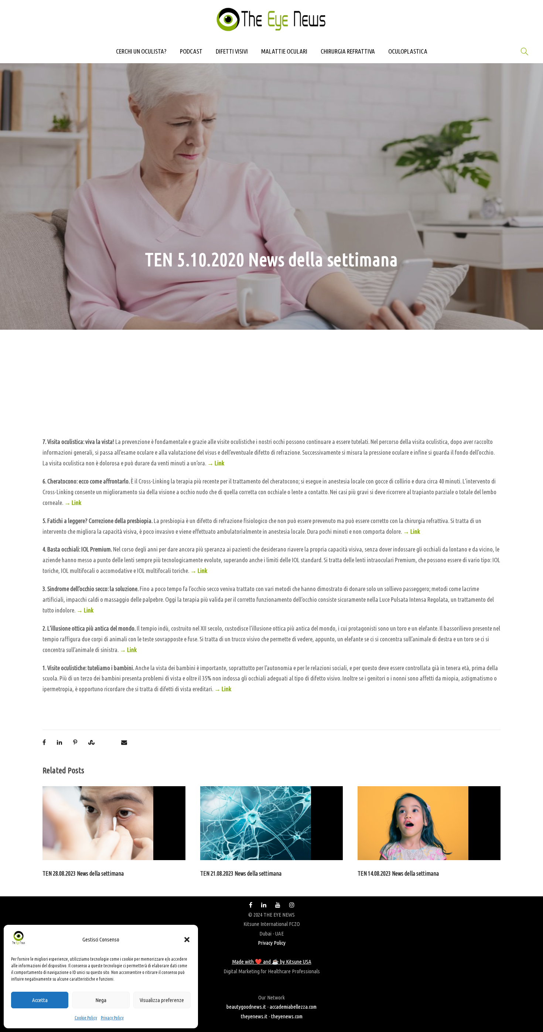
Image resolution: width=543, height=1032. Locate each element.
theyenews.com (287, 1016)
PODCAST (191, 51)
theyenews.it (254, 1016)
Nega (100, 1000)
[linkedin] (263, 905)
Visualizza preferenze (162, 1000)
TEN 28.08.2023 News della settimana (83, 873)
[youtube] (277, 905)
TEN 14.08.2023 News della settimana (398, 873)
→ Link (215, 462)
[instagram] (291, 905)
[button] (187, 939)
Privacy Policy (112, 1017)
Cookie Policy (86, 1017)
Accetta (40, 1000)
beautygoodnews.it (246, 1007)
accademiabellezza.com (293, 1007)
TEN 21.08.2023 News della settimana (240, 873)
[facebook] (250, 905)
